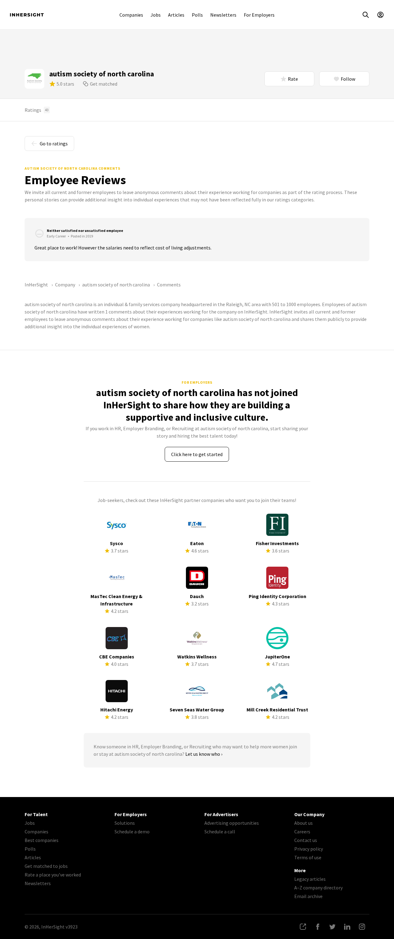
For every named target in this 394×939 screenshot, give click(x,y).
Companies (131, 15)
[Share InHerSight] (303, 926)
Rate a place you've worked (53, 875)
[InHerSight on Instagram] (362, 926)
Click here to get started (197, 454)
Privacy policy (308, 849)
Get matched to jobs (46, 866)
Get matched (103, 84)
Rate (293, 79)
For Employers (259, 15)
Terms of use (307, 857)
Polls (197, 15)
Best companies (41, 840)
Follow (348, 79)
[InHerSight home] (26, 14)
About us (303, 823)
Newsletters (223, 15)
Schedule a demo (132, 831)
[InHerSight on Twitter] (332, 926)
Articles (176, 15)
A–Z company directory (318, 887)
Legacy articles (310, 879)
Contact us (305, 840)
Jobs (156, 15)
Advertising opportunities (231, 823)
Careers (302, 831)
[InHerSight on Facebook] (317, 926)
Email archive (308, 896)
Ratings (37, 110)
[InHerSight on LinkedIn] (347, 926)
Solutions (125, 823)
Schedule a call (219, 831)
